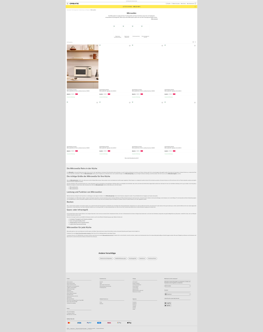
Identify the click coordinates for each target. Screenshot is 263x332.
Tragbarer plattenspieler (71, 287)
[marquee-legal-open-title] (195, 6)
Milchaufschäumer (70, 298)
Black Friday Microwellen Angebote (83, 233)
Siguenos (134, 298)
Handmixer (142, 258)
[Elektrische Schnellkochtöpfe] (118, 30)
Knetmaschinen (152, 258)
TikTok (134, 309)
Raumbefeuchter (70, 294)
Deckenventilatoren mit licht (72, 296)
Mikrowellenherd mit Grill (108, 235)
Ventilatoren (69, 297)
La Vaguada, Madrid (70, 313)
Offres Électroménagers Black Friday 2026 (75, 300)
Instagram (134, 303)
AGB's (68, 328)
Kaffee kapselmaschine (71, 284)
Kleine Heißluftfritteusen (72, 293)
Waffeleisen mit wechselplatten (73, 286)
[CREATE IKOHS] (74, 3)
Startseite (69, 9)
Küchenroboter (70, 281)
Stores (68, 308)
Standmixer (69, 290)
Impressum (72, 328)
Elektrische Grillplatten (106, 258)
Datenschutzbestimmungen (81, 328)
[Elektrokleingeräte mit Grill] (145, 30)
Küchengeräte (75, 9)
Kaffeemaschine (70, 291)
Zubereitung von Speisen (84, 9)
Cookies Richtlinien (100, 328)
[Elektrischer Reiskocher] (127, 30)
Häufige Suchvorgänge (71, 303)
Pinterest (134, 305)
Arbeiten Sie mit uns (104, 298)
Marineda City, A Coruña (71, 314)
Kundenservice (103, 278)
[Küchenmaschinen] (136, 30)
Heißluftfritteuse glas (120, 258)
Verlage (134, 278)
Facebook (134, 302)
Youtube (134, 307)
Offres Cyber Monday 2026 (72, 301)
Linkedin (134, 306)
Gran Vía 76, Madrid (70, 311)
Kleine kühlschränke (71, 283)
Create (68, 278)
